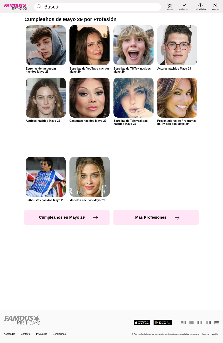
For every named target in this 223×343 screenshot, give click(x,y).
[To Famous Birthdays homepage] (16, 6)
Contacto (25, 334)
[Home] (57, 320)
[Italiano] (208, 322)
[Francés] (200, 322)
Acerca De (9, 334)
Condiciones (59, 334)
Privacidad (41, 334)
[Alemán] (216, 322)
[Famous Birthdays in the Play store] (163, 322)
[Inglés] (183, 322)
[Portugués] (191, 322)
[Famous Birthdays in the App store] (142, 322)
